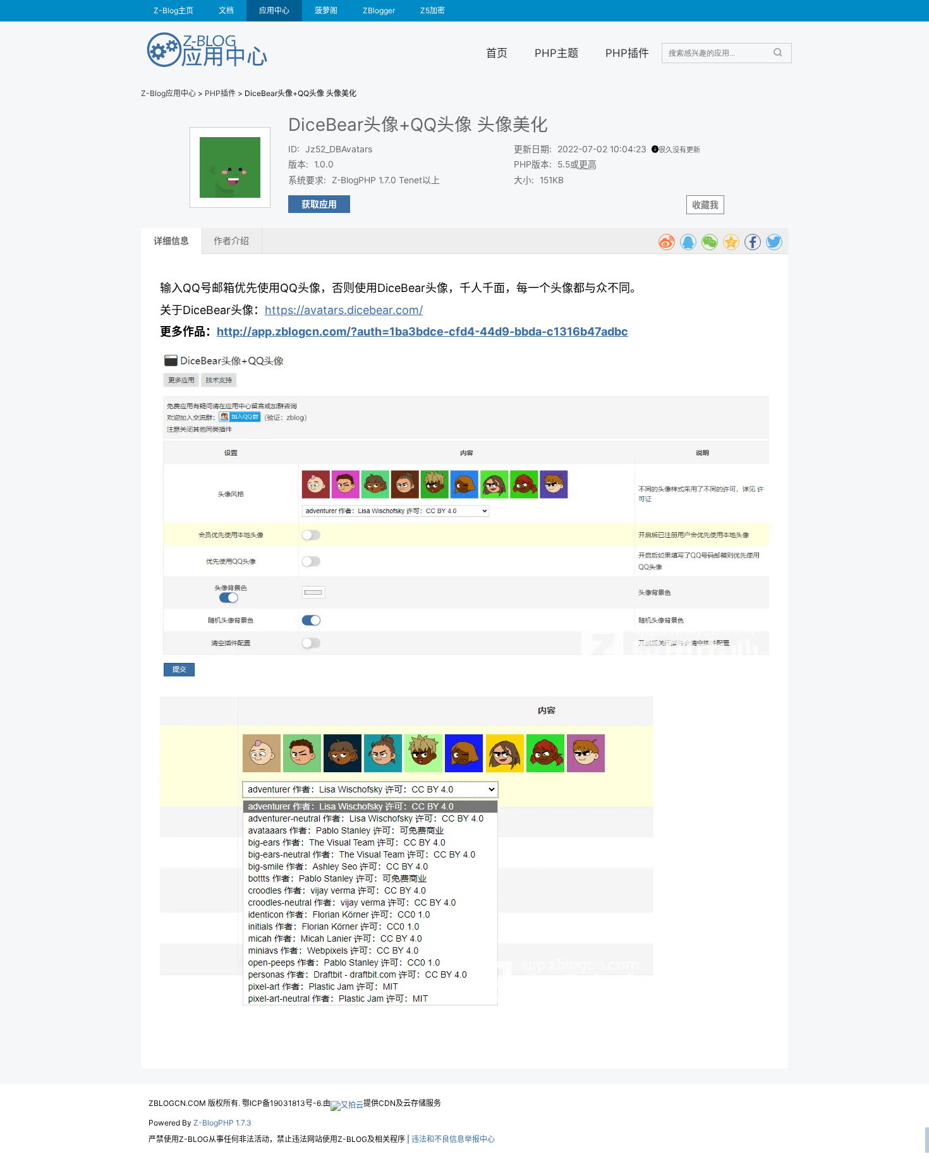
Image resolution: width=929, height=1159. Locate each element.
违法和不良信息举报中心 (453, 1139)
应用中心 (274, 10)
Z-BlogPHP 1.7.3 (222, 1122)
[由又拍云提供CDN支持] (347, 1103)
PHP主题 (556, 52)
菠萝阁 (326, 10)
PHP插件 (627, 52)
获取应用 (319, 204)
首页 (496, 52)
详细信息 (171, 241)
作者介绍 (231, 241)
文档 (226, 10)
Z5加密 (432, 10)
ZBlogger (379, 10)
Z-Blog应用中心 (168, 93)
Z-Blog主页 (173, 10)
